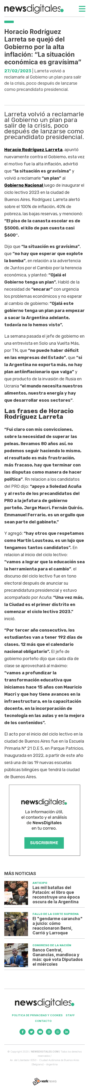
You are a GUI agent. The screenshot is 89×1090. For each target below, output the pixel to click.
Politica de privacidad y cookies (37, 1015)
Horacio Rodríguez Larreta (33, 149)
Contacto (43, 1021)
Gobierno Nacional (24, 185)
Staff (70, 1015)
